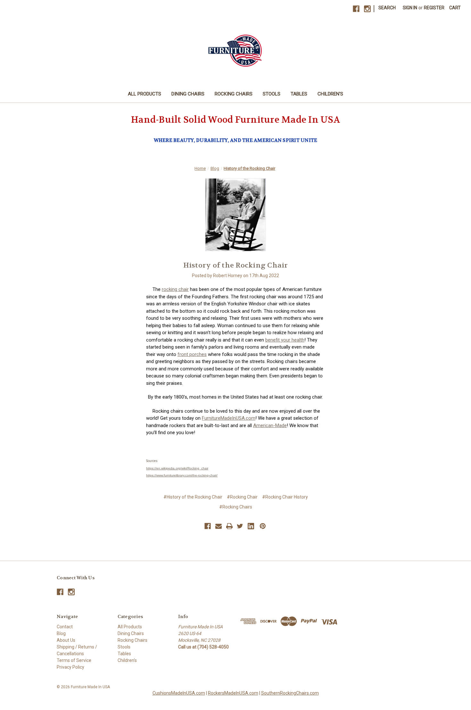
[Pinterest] (263, 526)
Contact (65, 626)
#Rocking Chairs (235, 506)
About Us (66, 640)
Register (434, 7)
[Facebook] (356, 8)
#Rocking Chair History (285, 496)
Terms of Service (74, 660)
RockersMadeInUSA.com (233, 693)
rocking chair (175, 289)
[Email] (218, 526)
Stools (271, 94)
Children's (330, 94)
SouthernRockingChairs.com (290, 693)
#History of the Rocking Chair (192, 496)
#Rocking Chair (242, 496)
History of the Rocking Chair (235, 265)
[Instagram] (367, 8)
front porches (192, 354)
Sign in (410, 7)
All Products (144, 94)
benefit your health (284, 340)
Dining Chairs (187, 94)
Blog (61, 633)
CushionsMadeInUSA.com (179, 693)
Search (387, 7)
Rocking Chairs (233, 94)
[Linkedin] (251, 526)
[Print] (229, 526)
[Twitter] (240, 526)
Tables (299, 94)
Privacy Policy (70, 667)
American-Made (270, 425)
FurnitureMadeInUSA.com (228, 418)
